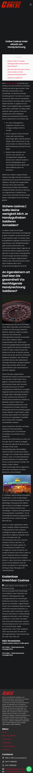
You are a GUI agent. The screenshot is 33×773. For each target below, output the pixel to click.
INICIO (4, 732)
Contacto (6, 750)
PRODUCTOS (6, 739)
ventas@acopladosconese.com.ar (17, 771)
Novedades (6, 743)
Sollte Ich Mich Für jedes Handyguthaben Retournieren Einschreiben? (18, 63)
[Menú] (31, 4)
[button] (29, 769)
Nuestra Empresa (9, 736)
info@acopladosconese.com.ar (16, 769)
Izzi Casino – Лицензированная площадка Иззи (13, 648)
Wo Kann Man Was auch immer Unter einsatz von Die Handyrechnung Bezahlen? (18, 72)
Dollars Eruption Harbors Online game (15, 643)
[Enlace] (11, 4)
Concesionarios (8, 746)
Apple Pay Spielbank (14, 78)
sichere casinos (11, 83)
